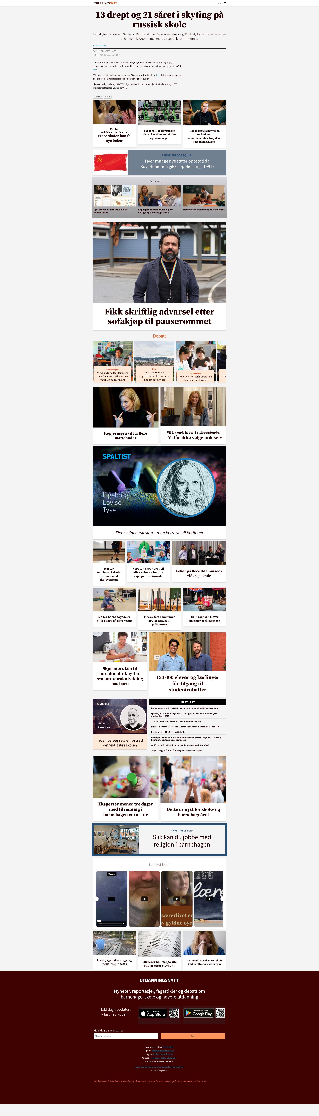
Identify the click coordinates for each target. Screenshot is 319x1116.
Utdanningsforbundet (163, 1054)
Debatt (159, 336)
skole (107, 97)
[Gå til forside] (105, 3)
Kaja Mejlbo (168, 1047)
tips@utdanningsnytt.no (163, 1050)
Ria (157, 75)
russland (98, 97)
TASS (95, 69)
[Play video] (144, 898)
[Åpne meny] (225, 3)
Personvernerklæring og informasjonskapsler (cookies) (159, 1067)
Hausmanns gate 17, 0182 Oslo (163, 1058)
